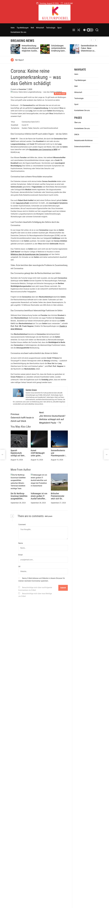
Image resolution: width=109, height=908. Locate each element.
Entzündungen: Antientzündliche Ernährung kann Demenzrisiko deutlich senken (36, 50)
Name (20, 543)
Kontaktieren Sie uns (18, 32)
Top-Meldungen (22, 28)
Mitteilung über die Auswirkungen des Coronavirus (29, 254)
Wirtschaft (40, 28)
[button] (95, 40)
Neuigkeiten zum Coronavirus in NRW (43, 150)
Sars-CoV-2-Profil (22, 203)
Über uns (77, 122)
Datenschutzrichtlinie (82, 147)
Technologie (50, 28)
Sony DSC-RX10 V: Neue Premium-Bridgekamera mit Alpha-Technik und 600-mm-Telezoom (96, 50)
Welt (32, 28)
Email (20, 555)
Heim (13, 28)
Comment (22, 525)
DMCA (76, 134)
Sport (59, 28)
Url (19, 566)
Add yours (48, 516)
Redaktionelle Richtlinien (83, 140)
